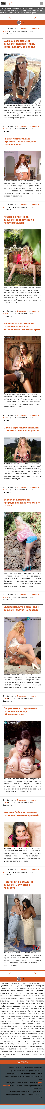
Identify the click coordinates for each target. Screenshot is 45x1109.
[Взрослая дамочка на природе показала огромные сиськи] (22, 542)
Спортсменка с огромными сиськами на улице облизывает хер (20, 711)
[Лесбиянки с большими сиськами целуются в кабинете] (22, 923)
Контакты (22, 1062)
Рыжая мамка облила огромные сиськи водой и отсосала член (20, 142)
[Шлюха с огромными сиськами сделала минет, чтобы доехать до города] (22, 79)
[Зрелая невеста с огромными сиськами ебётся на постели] (22, 645)
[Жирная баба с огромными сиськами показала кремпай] (22, 834)
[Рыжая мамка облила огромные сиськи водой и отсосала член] (22, 165)
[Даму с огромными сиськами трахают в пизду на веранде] (22, 450)
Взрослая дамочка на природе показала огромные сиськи (22, 503)
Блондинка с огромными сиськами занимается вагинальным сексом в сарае (22, 327)
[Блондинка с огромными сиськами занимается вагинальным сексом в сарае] (22, 364)
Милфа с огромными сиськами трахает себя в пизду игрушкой (19, 220)
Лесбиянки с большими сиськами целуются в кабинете (18, 885)
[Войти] (10, 3)
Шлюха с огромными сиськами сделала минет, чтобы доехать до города (19, 44)
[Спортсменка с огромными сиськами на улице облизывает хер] (22, 749)
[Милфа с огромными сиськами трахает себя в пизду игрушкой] (22, 257)
